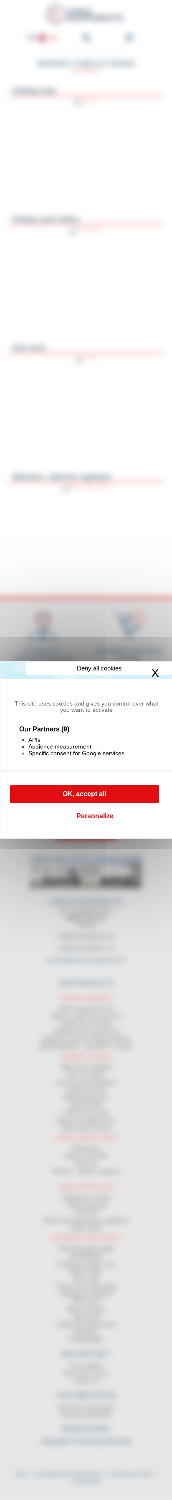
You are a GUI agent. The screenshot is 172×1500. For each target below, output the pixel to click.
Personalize (95, 816)
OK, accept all (84, 793)
